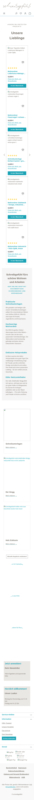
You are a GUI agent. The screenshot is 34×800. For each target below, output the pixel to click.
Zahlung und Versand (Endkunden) (16, 774)
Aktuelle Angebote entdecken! (17, 556)
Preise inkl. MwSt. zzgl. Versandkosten (14, 80)
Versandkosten (10, 787)
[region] (17, 154)
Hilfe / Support (6, 723)
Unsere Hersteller (8, 727)
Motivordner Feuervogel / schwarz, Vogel (16, 116)
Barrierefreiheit (11, 768)
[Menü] (4, 13)
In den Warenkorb (17, 85)
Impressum (22, 768)
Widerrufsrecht (14, 777)
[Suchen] (16, 13)
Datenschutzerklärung (16, 771)
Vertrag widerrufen (9, 738)
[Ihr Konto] (25, 13)
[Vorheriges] (4, 155)
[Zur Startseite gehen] (17, 6)
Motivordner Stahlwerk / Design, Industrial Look (17, 204)
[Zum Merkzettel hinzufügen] (23, 62)
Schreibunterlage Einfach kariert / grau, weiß (16, 160)
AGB (23, 777)
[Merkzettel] (21, 13)
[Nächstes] (29, 155)
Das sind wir (6, 730)
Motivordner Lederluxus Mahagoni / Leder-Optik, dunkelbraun (17, 72)
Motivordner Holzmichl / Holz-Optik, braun (17, 247)
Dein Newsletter (7, 734)
